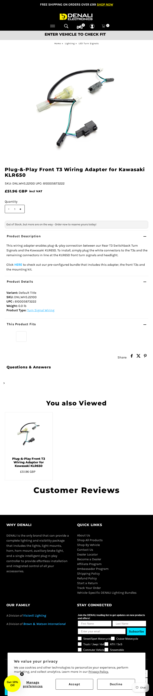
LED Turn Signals (89, 43)
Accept (74, 684)
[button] (12, 683)
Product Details (20, 281)
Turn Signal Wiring (40, 310)
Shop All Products (90, 540)
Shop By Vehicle (88, 545)
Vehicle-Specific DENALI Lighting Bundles (106, 592)
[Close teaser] (22, 674)
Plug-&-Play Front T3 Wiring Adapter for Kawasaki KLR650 (28, 462)
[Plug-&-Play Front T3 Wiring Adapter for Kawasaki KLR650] (28, 433)
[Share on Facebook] (132, 357)
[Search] (66, 26)
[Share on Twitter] (138, 357)
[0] (80, 27)
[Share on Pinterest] (145, 357)
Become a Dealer (89, 559)
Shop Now (105, 4)
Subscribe (136, 631)
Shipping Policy (88, 573)
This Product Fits (21, 324)
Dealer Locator (87, 554)
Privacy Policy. (98, 672)
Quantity (11, 201)
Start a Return (87, 583)
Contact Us (85, 550)
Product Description (24, 236)
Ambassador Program (93, 569)
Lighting (70, 43)
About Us (83, 535)
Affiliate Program (89, 564)
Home (57, 43)
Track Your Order (89, 588)
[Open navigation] (52, 26)
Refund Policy (87, 578)
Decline (116, 684)
